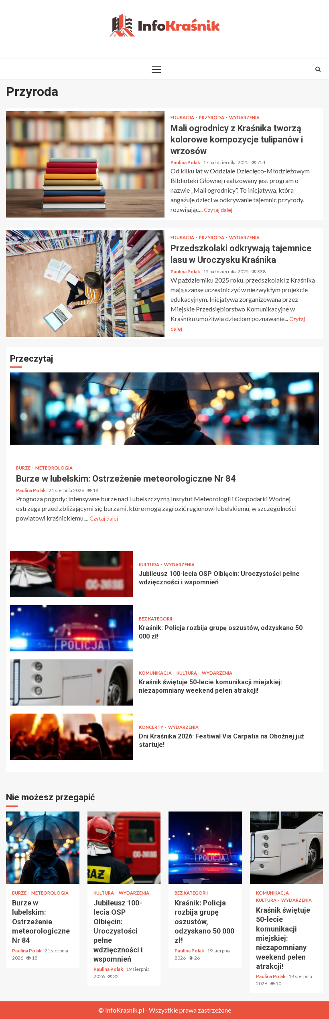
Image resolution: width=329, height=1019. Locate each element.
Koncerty (151, 727)
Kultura (149, 564)
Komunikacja (156, 673)
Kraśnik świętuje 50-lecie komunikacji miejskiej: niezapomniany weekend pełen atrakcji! (71, 682)
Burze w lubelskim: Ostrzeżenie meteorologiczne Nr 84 (164, 408)
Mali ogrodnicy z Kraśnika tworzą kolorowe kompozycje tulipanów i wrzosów (85, 164)
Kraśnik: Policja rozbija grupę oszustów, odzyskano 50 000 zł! (71, 628)
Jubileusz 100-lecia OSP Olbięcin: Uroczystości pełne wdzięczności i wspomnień (71, 574)
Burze (23, 468)
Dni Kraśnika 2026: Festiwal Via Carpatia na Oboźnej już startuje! (71, 737)
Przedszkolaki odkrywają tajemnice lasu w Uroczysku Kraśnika (85, 283)
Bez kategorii (155, 618)
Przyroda (212, 117)
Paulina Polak (186, 162)
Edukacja (183, 117)
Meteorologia (54, 468)
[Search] (318, 69)
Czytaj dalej (218, 209)
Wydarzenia (244, 117)
